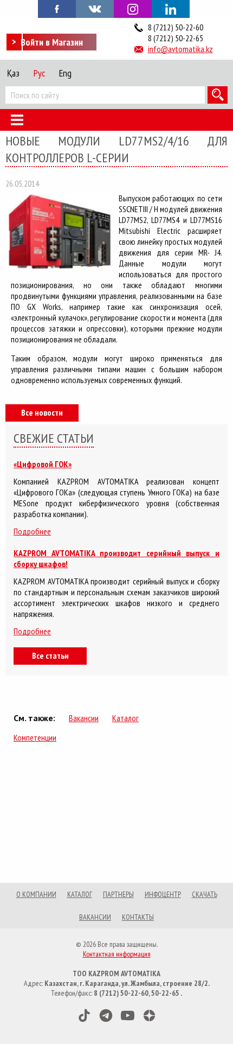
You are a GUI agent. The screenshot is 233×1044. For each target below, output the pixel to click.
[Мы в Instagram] (133, 9)
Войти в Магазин (52, 42)
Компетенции (35, 737)
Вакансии (84, 717)
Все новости (42, 412)
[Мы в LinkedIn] (171, 9)
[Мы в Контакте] (95, 8)
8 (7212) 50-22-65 (175, 38)
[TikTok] (84, 1015)
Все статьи (50, 655)
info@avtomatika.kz (180, 48)
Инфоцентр (163, 894)
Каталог (125, 717)
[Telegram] (106, 1015)
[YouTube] (127, 1015)
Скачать (204, 894)
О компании (36, 894)
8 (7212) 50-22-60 (175, 27)
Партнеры (118, 894)
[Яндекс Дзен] (149, 1015)
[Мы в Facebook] (57, 8)
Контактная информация (117, 954)
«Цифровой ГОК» (43, 464)
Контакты (138, 917)
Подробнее (32, 531)
